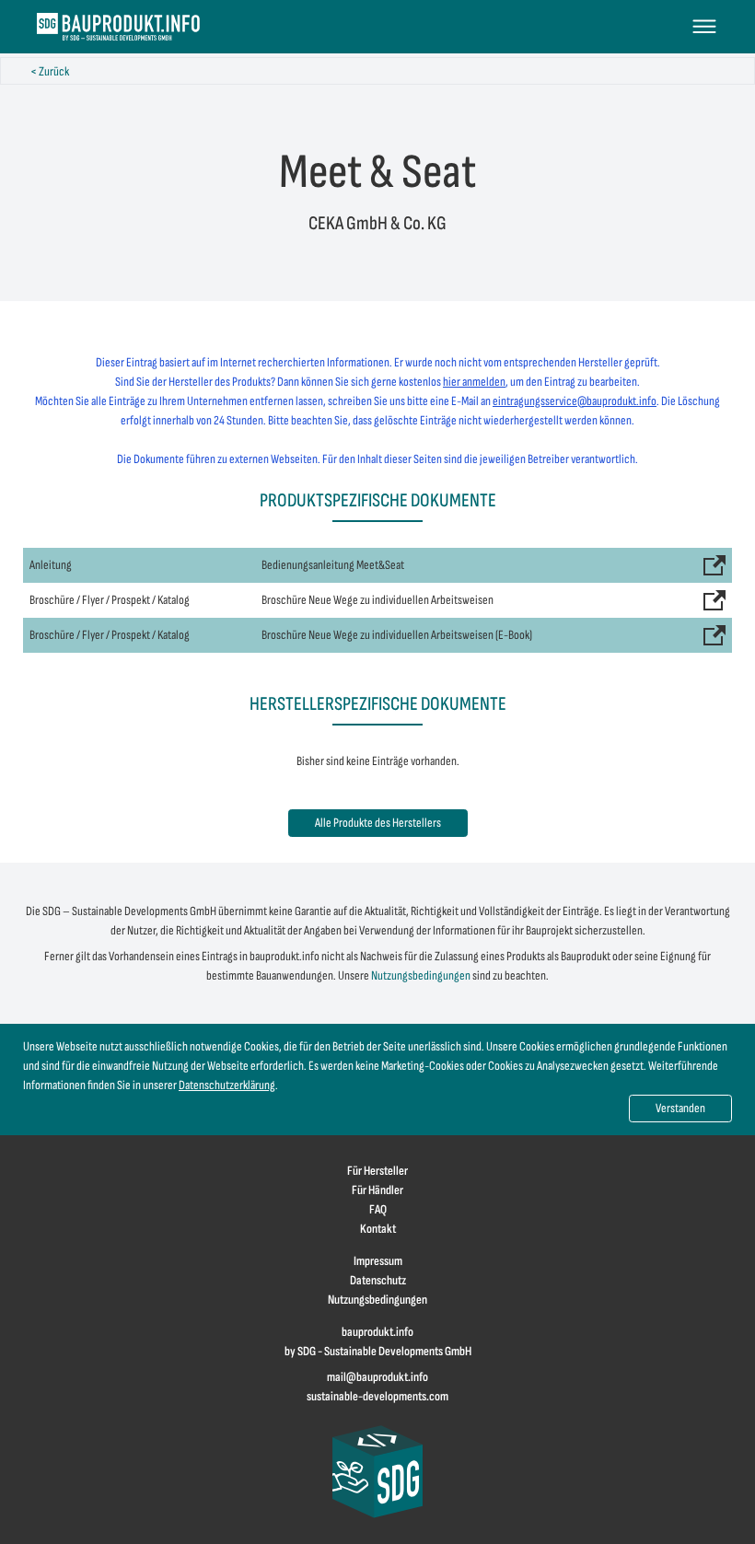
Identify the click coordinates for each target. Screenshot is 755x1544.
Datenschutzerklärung (227, 1085)
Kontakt (378, 1228)
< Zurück (49, 71)
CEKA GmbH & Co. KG (377, 223)
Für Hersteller (377, 1170)
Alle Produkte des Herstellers (378, 822)
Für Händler (377, 1190)
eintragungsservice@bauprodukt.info (574, 401)
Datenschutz (378, 1280)
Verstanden (680, 1108)
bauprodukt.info (377, 1332)
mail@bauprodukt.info (377, 1377)
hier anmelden (474, 381)
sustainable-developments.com (377, 1396)
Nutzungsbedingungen (420, 975)
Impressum (378, 1261)
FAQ (378, 1209)
